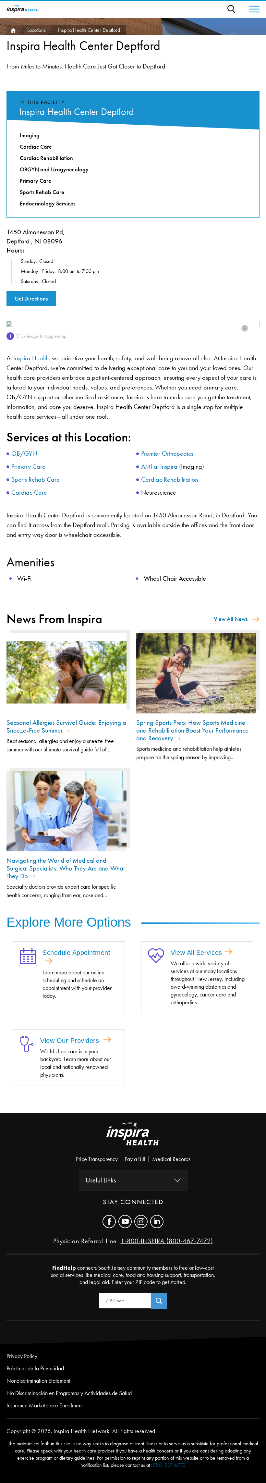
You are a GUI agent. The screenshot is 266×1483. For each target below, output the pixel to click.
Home (12, 30)
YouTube (125, 1221)
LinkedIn (156, 1221)
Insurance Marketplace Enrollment (44, 1405)
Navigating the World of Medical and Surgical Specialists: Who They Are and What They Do (65, 868)
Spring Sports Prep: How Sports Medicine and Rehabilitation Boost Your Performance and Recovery (192, 730)
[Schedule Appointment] (28, 957)
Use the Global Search (234, 9)
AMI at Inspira (159, 466)
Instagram (141, 1221)
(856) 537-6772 (168, 1465)
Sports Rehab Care (35, 479)
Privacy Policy (21, 1356)
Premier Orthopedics (167, 453)
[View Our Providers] (27, 1045)
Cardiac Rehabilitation (169, 479)
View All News (231, 619)
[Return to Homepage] (22, 9)
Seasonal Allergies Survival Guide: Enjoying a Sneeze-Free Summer (66, 726)
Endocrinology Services (47, 203)
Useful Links (101, 1180)
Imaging (30, 135)
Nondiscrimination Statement (38, 1380)
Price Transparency (97, 1159)
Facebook (109, 1221)
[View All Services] (156, 956)
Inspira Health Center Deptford (76, 111)
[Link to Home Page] (133, 1139)
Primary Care (28, 466)
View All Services (196, 952)
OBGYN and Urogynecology (54, 169)
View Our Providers (70, 1040)
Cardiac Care (29, 492)
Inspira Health (31, 358)
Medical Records (171, 1159)
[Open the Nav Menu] (251, 9)
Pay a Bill (135, 1159)
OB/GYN (24, 453)
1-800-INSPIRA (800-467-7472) (167, 1241)
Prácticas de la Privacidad (35, 1368)
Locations (36, 30)
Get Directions (31, 298)
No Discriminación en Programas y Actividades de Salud (69, 1393)
